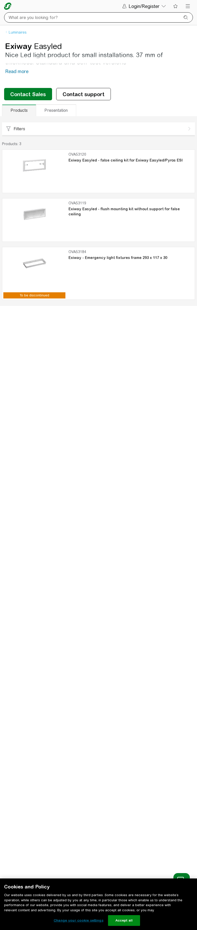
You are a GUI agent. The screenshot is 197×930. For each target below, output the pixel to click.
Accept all (124, 920)
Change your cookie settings (78, 920)
